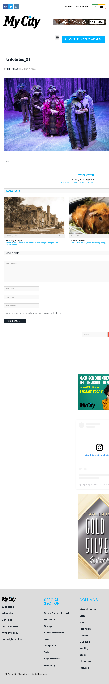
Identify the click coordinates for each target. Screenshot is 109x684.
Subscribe (7, 607)
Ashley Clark (12, 69)
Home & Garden (54, 632)
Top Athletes (52, 658)
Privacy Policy (9, 633)
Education (50, 619)
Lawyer (83, 635)
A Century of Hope (32, 242)
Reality (83, 648)
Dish (82, 616)
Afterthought (87, 609)
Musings (84, 642)
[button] (57, 37)
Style (82, 655)
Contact (6, 620)
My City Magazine (87, 484)
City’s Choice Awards (57, 613)
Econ (82, 622)
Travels (84, 668)
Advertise (7, 613)
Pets (46, 652)
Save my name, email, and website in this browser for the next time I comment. (35, 313)
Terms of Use (9, 626)
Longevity (50, 645)
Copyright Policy (11, 639)
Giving (48, 626)
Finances (85, 629)
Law (46, 639)
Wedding (49, 665)
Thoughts (85, 661)
